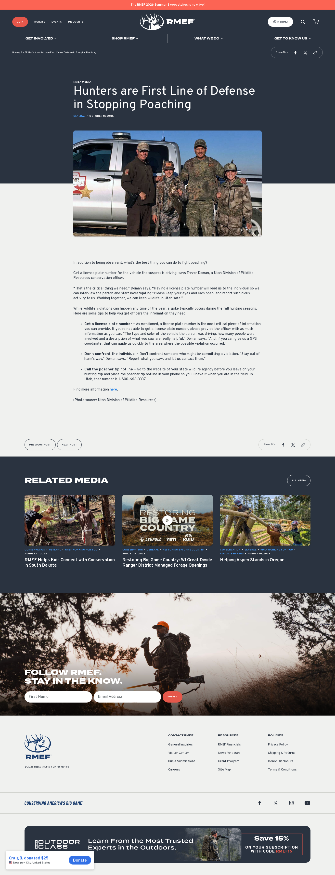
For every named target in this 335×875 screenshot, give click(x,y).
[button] (295, 52)
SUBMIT (173, 696)
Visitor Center (178, 753)
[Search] (302, 22)
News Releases (229, 753)
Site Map (224, 770)
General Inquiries (180, 745)
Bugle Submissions (181, 761)
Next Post (69, 444)
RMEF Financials (229, 745)
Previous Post (40, 444)
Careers (174, 770)
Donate (39, 22)
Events (57, 22)
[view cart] (316, 22)
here (113, 389)
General (79, 116)
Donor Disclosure (281, 761)
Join (20, 22)
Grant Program (228, 761)
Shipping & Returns (282, 753)
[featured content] (167, 844)
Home (15, 52)
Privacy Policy (278, 745)
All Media (299, 480)
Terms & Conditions (282, 770)
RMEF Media (27, 52)
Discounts (76, 22)
